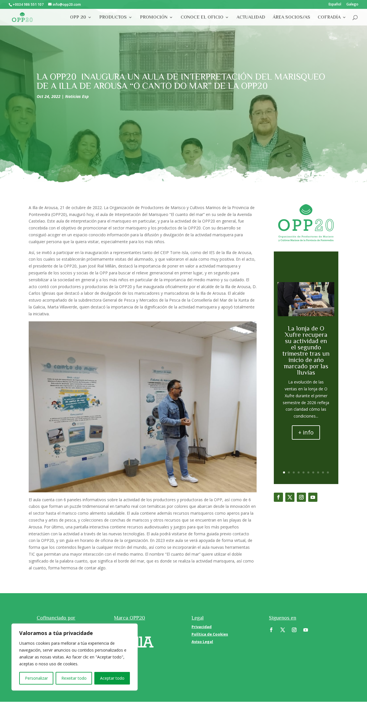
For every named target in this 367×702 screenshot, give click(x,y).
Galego (352, 5)
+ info (306, 432)
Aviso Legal (202, 641)
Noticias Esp (77, 96)
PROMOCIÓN (153, 17)
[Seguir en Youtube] (312, 497)
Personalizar (36, 678)
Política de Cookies (210, 634)
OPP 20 (78, 17)
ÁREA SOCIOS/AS (291, 17)
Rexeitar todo (74, 678)
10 (328, 472)
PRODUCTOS (113, 17)
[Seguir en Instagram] (301, 497)
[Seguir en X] (289, 497)
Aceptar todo (112, 678)
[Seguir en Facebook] (278, 497)
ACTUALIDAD (251, 17)
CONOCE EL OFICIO (202, 17)
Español (335, 5)
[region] (74, 657)
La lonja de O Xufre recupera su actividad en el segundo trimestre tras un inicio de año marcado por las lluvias (305, 350)
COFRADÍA (329, 17)
